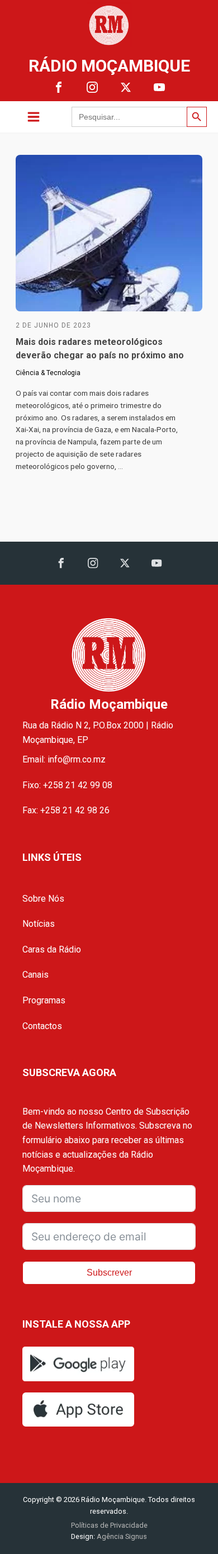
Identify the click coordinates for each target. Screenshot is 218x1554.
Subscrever (109, 1272)
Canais (35, 974)
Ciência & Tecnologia (48, 373)
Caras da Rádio (51, 949)
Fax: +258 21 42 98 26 (66, 810)
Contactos (42, 1026)
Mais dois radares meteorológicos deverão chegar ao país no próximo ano (100, 349)
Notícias (38, 923)
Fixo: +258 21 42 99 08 (67, 785)
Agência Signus (121, 1536)
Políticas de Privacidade (109, 1525)
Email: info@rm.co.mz (64, 759)
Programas (43, 1000)
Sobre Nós (43, 898)
